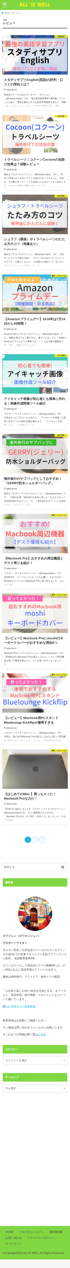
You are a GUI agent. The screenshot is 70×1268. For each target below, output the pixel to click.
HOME (9, 1231)
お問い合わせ (13, 1237)
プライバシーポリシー (41, 1237)
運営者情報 (56, 1231)
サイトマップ (13, 1243)
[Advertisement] (35, 1160)
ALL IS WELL (35, 4)
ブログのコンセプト (31, 1231)
